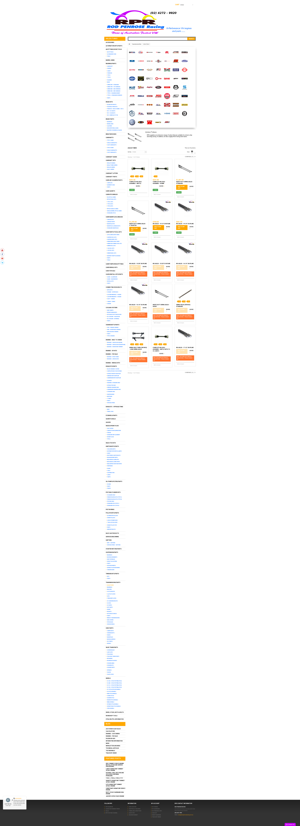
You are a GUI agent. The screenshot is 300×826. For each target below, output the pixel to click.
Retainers (109, 658)
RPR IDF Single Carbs (112, 208)
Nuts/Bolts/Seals (112, 613)
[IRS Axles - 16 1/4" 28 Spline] (185, 252)
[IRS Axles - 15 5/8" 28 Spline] (138, 252)
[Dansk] (158, 69)
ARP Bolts (109, 289)
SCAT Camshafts (111, 144)
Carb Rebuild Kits (111, 267)
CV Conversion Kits (112, 600)
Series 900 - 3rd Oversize (113, 91)
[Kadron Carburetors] (167, 87)
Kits (108, 576)
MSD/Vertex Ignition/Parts (114, 463)
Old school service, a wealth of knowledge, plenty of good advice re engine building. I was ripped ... (19, 803)
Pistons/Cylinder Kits (113, 492)
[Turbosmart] (149, 113)
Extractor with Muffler (114, 373)
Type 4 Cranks (111, 335)
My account (155, 803)
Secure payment (133, 814)
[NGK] (167, 96)
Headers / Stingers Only (113, 382)
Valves (109, 672)
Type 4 (109, 77)
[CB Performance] (175, 61)
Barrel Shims (110, 60)
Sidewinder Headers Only (114, 389)
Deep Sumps (110, 310)
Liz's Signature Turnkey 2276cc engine (114, 785)
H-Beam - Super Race (112, 292)
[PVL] (149, 104)
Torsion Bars (110, 569)
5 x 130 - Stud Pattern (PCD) (114, 687)
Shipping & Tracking (134, 808)
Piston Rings (110, 509)
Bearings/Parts (111, 63)
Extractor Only (111, 385)
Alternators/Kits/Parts (114, 46)
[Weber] (149, 122)
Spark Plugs (110, 436)
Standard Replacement (113, 434)
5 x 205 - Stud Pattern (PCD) (114, 683)
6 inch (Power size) (112, 520)
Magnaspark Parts (112, 457)
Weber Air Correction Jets (114, 243)
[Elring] (184, 69)
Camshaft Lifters (112, 173)
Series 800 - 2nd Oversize (113, 88)
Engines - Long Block (113, 358)
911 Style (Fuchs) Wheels (113, 689)
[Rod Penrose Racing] (148, 22)
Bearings (109, 121)
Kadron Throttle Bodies (113, 255)
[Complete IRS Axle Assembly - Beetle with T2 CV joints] (162, 336)
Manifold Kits (111, 223)
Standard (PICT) (111, 213)
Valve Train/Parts (112, 647)
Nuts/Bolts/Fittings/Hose (114, 314)
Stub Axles (110, 622)
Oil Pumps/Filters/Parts (114, 481)
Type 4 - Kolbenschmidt (113, 93)
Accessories (110, 42)
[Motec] (149, 96)
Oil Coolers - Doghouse (113, 316)
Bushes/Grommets (112, 557)
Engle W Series (111, 167)
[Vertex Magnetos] (175, 113)
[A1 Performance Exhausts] (132, 52)
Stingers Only (111, 391)
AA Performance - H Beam (114, 294)
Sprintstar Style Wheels (114, 706)
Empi (108, 409)
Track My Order (111, 753)
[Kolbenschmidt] (184, 87)
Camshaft (110, 66)
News (107, 743)
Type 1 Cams (110, 140)
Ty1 (132, 176)
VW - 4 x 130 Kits (111, 110)
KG (141, 176)
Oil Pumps (109, 641)
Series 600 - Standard (113, 84)
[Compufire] (140, 69)
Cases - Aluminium (112, 276)
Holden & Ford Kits (112, 106)
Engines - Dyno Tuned (113, 356)
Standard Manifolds (113, 228)
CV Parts (109, 605)
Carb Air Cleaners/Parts (114, 180)
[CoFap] (132, 69)
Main (108, 82)
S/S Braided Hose (111, 54)
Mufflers (109, 396)
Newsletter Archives (113, 745)
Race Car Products (112, 533)
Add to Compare (133, 194)
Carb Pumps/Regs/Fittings (114, 264)
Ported (109, 432)
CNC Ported (110, 428)
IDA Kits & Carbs (111, 197)
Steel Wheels (110, 708)
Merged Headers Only (113, 387)
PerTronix (110, 465)
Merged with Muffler (113, 375)
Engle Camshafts (112, 142)
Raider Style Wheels (112, 699)
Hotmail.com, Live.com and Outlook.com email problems (115, 774)
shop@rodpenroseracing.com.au (185, 814)
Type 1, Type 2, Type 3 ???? (114, 778)
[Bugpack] (158, 61)
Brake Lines (110, 123)
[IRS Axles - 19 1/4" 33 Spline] (185, 210)
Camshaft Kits (111, 160)
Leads (108, 453)
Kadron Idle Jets (111, 237)
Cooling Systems (111, 307)
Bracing (109, 589)
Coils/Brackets (111, 449)
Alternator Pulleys (112, 515)
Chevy (109, 70)
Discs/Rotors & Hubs (112, 128)
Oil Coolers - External (113, 318)
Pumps (109, 488)
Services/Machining (112, 536)
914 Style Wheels (111, 691)
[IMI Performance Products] (140, 87)
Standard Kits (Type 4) (113, 505)
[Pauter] (175, 96)
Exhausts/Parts (111, 366)
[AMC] (167, 52)
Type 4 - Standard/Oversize (114, 95)
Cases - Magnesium (112, 279)
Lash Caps (110, 652)
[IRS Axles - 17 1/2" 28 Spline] (185, 336)
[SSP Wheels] (132, 113)
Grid (192, 153)
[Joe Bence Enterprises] (158, 87)
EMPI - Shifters (111, 542)
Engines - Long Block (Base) (114, 342)
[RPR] (158, 104)
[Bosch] (140, 61)
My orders (155, 806)
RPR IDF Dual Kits (111, 199)
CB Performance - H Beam (114, 296)
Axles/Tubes (110, 585)
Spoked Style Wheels (112, 704)
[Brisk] (149, 61)
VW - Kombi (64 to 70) (112, 115)
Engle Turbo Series (112, 165)
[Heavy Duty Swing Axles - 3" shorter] (138, 210)
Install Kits (110, 281)
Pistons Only (110, 501)
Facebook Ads (110, 738)
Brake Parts (110, 119)
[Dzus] (175, 69)
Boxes (108, 468)
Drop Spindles (111, 559)
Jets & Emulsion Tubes (113, 234)
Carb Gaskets (110, 191)
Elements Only (111, 184)
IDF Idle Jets (110, 250)
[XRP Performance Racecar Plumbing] (167, 122)
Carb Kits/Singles (112, 194)
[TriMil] (140, 113)
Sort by (129, 151)
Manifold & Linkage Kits (113, 225)
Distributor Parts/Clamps (114, 451)
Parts (108, 97)
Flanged (109, 80)
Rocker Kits (110, 665)
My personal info (157, 810)
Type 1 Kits (110, 201)
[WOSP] (158, 122)
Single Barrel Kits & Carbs (114, 210)
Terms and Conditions (135, 810)
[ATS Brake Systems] (175, 52)
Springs (109, 670)
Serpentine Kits (111, 529)
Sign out (154, 812)
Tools (108, 56)
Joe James (8, 804)
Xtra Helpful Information (115, 719)
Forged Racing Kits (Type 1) (114, 497)
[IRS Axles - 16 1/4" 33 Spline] (138, 293)
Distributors (110, 472)
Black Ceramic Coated (113, 368)
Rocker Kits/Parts (112, 660)
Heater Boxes (110, 394)
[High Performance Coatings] (184, 78)
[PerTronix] (132, 104)
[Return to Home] (129, 44)
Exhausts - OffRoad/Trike (114, 406)
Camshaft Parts (111, 176)
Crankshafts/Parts (112, 324)
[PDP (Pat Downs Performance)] (184, 96)
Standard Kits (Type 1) (113, 503)
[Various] (158, 113)
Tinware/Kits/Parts (112, 573)
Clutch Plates (111, 594)
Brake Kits (109, 102)
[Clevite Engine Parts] (184, 61)
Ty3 (137, 176)
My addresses (156, 808)
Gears (108, 609)
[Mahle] (140, 96)
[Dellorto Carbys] (167, 69)
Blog (108, 724)
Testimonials (110, 750)
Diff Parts (110, 607)
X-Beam (109, 303)
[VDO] (167, 113)
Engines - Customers (113, 733)
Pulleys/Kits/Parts (112, 513)
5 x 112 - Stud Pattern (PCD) (114, 685)
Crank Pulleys (111, 517)
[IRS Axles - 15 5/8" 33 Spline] (162, 252)
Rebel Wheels (110, 702)
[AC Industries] (149, 52)
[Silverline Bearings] (184, 104)
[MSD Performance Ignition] (158, 96)
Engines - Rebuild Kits (113, 363)
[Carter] (167, 61)
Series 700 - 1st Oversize (113, 86)
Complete (109, 182)
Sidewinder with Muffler (114, 377)
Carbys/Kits (110, 630)
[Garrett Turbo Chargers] (167, 78)
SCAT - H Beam (111, 298)
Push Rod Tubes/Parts (113, 656)
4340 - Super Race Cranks (113, 329)
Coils (108, 470)
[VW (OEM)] (132, 122)
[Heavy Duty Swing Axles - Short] (162, 293)
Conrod (109, 68)
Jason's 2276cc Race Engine (115, 796)
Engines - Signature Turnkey (115, 346)
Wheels (109, 643)
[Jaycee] (149, 87)
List (194, 153)
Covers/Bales (110, 650)
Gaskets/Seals (111, 419)
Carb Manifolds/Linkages (114, 217)
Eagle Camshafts (112, 150)
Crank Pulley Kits (112, 525)
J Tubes (109, 398)
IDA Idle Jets (110, 248)
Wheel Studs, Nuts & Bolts (115, 712)
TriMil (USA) (110, 411)
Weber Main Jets (111, 253)
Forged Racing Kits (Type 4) (114, 499)
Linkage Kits (110, 219)
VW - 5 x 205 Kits (111, 113)
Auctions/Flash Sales (113, 729)
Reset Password (156, 814)
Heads (108, 635)
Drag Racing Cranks (112, 331)
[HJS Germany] (132, 87)
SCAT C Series (110, 169)
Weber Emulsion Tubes (113, 241)
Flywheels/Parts (111, 415)
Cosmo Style (110, 695)
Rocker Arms (110, 663)
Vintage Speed (111, 402)
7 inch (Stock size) (112, 522)
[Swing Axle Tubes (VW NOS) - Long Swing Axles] (138, 336)
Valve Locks (110, 674)
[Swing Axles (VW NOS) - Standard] (185, 293)
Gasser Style (110, 697)
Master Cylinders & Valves (114, 130)
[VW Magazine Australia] (140, 122)
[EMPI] (132, 78)
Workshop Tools (111, 715)
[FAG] (158, 78)
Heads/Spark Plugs (112, 425)
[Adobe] (158, 52)
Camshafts (109, 137)
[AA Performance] (140, 52)
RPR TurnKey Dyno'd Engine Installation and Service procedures (115, 765)
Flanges (109, 380)
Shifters (109, 540)
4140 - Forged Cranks (112, 327)
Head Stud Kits (111, 443)
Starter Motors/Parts (113, 549)
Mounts (109, 611)
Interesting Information (114, 741)
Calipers (109, 125)
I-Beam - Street (111, 301)
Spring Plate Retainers (113, 567)
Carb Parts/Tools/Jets (114, 232)
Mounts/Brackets (112, 312)
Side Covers (110, 619)
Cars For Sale (110, 271)
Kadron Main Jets (112, 239)
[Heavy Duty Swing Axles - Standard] (185, 168)
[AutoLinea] (132, 61)
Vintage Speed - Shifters (113, 544)
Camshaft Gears (111, 157)
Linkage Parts (111, 221)
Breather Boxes (111, 134)
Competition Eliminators (114, 430)
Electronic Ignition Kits (113, 455)
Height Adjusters (112, 561)
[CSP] (149, 69)
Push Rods (110, 654)
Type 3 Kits (110, 203)
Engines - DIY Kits (111, 350)
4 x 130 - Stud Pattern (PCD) (114, 680)
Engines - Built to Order (114, 340)
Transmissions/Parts (113, 582)
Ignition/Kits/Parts (112, 446)
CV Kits (109, 603)
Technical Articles (112, 748)
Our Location (132, 806)
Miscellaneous (111, 639)
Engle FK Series (111, 163)
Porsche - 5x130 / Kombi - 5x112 (115, 108)
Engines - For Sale (112, 354)
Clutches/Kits (111, 591)
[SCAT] (167, 104)
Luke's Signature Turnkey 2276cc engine (114, 769)
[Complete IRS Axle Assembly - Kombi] (162, 168)
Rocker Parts (111, 667)
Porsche (109, 73)
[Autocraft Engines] (184, 52)
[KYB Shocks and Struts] (132, 96)
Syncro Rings (110, 624)
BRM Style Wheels (112, 693)
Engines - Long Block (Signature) (116, 344)
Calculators (110, 731)
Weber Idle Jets (111, 245)
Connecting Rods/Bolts (114, 287)
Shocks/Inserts (111, 565)
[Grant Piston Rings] (175, 78)
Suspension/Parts (112, 552)
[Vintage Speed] (184, 113)
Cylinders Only (111, 495)
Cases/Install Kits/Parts (114, 274)
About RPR (132, 812)
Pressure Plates (111, 598)
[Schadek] (175, 104)
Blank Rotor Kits (111, 104)
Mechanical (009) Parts (113, 461)
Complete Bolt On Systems (114, 371)
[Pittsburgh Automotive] (140, 104)
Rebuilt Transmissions (113, 617)
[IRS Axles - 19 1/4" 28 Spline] (162, 210)
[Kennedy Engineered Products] (175, 87)
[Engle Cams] (140, 78)
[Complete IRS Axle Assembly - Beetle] (138, 168)
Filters (109, 484)
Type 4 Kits (110, 206)
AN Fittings (110, 52)
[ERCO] (149, 78)
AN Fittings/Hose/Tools (114, 49)
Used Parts (109, 628)
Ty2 (156, 176)
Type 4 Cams (110, 147)
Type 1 (109, 75)
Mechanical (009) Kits (113, 459)
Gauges (108, 422)
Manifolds (110, 637)
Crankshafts (110, 632)
